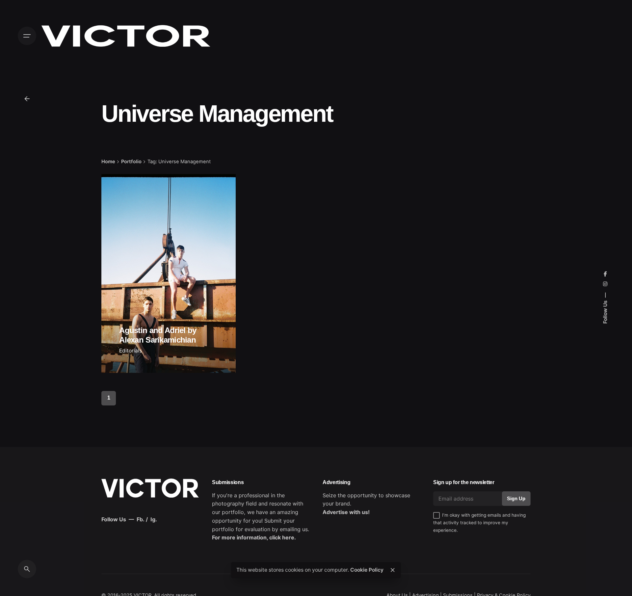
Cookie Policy (366, 570)
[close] (392, 570)
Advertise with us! (346, 512)
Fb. (141, 519)
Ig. (153, 519)
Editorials (130, 351)
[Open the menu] (27, 36)
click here (281, 537)
